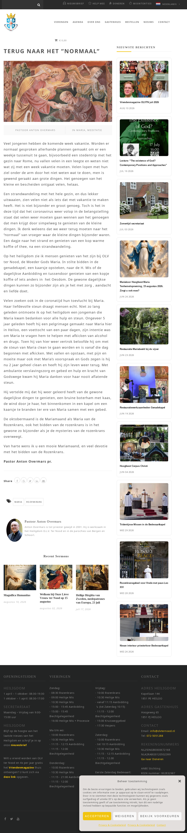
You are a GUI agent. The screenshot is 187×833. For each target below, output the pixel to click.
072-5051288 (155, 735)
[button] (180, 781)
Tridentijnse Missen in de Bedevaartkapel (142, 524)
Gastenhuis (113, 22)
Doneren (119, 3)
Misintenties (142, 3)
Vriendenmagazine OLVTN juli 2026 (139, 102)
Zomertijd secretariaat (132, 223)
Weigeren (124, 816)
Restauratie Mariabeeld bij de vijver (139, 349)
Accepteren (97, 816)
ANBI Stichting (150, 768)
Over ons (93, 22)
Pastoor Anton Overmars (35, 130)
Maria (80, 130)
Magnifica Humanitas (17, 595)
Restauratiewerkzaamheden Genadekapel (142, 407)
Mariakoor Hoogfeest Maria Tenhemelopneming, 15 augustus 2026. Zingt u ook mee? (141, 286)
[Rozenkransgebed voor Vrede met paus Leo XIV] (144, 559)
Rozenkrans (34, 501)
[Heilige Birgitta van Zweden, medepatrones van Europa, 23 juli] (92, 578)
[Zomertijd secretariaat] (144, 200)
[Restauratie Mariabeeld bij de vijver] (144, 326)
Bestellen (132, 22)
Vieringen (61, 22)
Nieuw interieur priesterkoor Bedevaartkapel (144, 645)
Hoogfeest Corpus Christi (134, 466)
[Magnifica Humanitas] (20, 578)
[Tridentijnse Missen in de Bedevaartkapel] (144, 501)
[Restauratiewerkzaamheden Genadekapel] (144, 384)
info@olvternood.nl (162, 731)
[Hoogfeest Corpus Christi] (144, 443)
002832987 (168, 773)
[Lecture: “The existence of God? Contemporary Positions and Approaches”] (144, 137)
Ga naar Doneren (152, 759)
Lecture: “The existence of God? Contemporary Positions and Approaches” (143, 162)
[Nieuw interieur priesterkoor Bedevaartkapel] (144, 622)
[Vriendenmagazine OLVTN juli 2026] (144, 79)
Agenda (78, 22)
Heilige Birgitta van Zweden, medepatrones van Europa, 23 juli (90, 599)
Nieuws (149, 22)
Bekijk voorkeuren (160, 816)
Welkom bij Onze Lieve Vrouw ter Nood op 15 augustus (54, 598)
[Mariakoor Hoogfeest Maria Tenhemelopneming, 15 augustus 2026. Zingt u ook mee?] (144, 258)
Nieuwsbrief (75, 3)
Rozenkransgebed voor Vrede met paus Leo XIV (144, 585)
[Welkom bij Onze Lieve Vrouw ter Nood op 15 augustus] (56, 578)
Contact (161, 825)
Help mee (99, 3)
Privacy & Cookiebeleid (112, 825)
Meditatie (94, 130)
